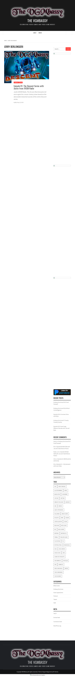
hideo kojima (65, 513)
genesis (60, 506)
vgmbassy (60, 564)
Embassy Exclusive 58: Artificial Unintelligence (61, 409)
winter (66, 568)
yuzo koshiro (57, 576)
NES (55, 529)
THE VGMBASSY (37, 20)
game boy (67, 502)
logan (65, 521)
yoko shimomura (58, 572)
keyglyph (56, 517)
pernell (56, 537)
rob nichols (67, 545)
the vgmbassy (57, 560)
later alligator (58, 521)
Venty (55, 441)
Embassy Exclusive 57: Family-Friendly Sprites (61, 421)
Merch (40, 33)
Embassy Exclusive (58, 502)
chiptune (62, 498)
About (34, 33)
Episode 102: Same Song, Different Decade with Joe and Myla (61, 428)
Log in (55, 613)
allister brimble (58, 490)
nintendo (56, 533)
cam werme (64, 494)
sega (55, 549)
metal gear (63, 525)
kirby (62, 517)
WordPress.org (57, 626)
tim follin (65, 560)
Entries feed (56, 617)
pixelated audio (64, 537)
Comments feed (57, 621)
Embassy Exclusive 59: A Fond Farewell (61, 403)
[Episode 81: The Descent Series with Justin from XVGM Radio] (26, 67)
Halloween (57, 513)
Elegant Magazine (46, 671)
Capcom (56, 498)
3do (55, 486)
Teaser (55, 599)
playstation (57, 541)
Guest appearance (58, 592)
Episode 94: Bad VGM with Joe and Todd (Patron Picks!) (61, 453)
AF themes (55, 671)
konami (67, 517)
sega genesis (62, 549)
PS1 (63, 541)
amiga (65, 490)
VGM (21, 82)
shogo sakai (57, 552)
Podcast (16, 82)
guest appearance (58, 510)
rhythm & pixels (58, 545)
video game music (58, 568)
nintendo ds (64, 533)
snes (64, 552)
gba (55, 506)
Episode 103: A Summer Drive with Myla (61, 415)
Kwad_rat (56, 452)
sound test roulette (59, 556)
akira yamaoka (61, 486)
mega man (56, 525)
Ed (16, 102)
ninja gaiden (61, 529)
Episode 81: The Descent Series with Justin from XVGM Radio (29, 87)
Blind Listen (57, 494)
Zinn (54, 459)
